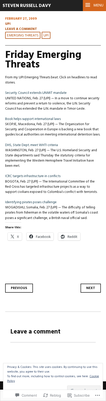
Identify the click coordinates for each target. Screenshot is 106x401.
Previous (19, 288)
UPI (8, 24)
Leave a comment (21, 29)
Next (90, 288)
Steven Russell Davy (27, 6)
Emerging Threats (23, 36)
